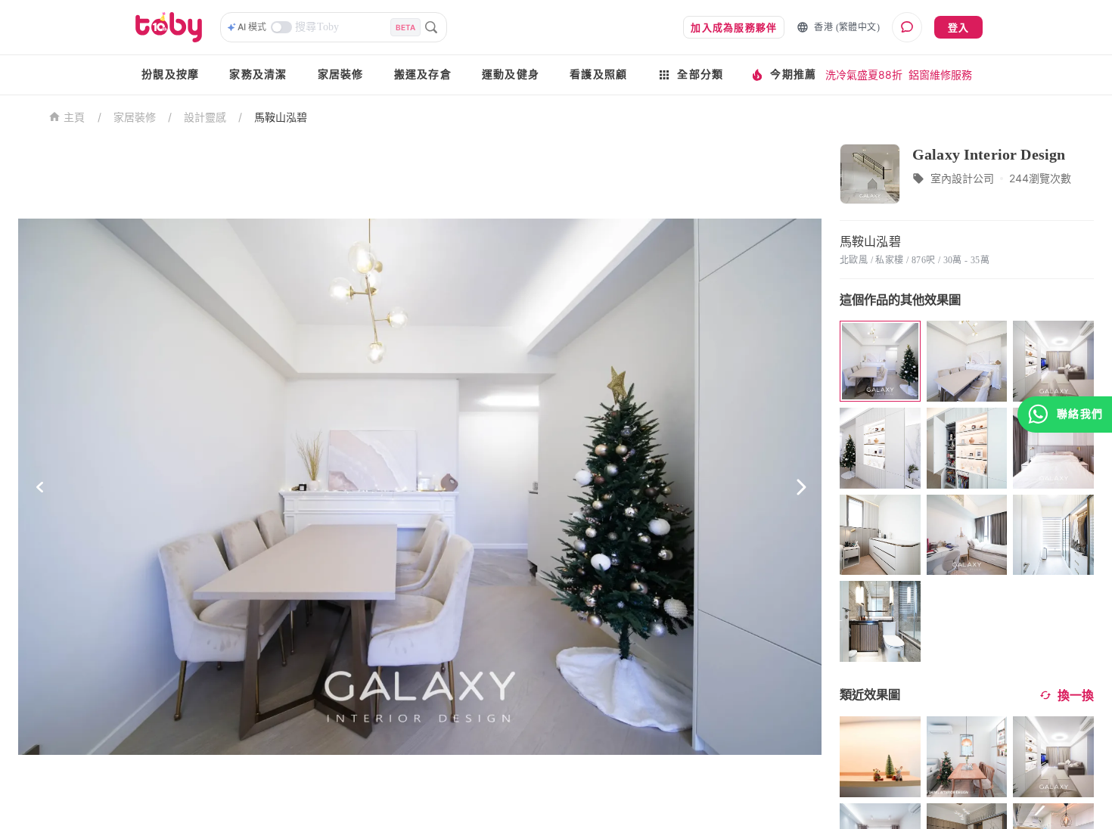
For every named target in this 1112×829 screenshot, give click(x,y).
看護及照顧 (598, 74)
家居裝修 (341, 74)
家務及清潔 (258, 74)
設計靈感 (205, 116)
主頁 (74, 117)
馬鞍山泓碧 (280, 116)
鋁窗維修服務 (940, 74)
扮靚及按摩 (170, 74)
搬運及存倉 (423, 74)
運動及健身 (510, 74)
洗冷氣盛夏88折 (863, 74)
